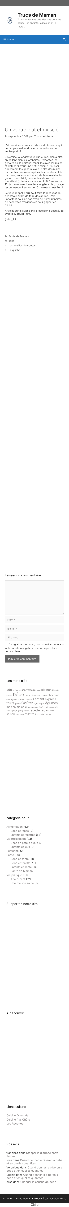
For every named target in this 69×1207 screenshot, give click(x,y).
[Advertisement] (34, 81)
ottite (9, 710)
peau (14, 710)
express (50, 699)
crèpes (21, 699)
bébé (18, 694)
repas (45, 710)
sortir (22, 714)
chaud (44, 695)
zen (49, 714)
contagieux (11, 699)
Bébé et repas (20, 830)
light (11, 240)
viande (44, 714)
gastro (18, 704)
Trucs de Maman (36, 15)
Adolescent (18, 879)
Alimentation (14, 826)
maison (11, 707)
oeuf (46, 707)
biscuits (55, 690)
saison (10, 714)
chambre (35, 695)
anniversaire (29, 690)
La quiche (14, 250)
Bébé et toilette (20, 863)
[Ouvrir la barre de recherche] (64, 39)
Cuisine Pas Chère (18, 1119)
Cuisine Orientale (17, 1115)
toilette (29, 714)
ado (9, 690)
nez (36, 707)
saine (52, 710)
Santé (10, 855)
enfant (39, 699)
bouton (9, 696)
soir (17, 714)
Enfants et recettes (23, 834)
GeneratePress (57, 1198)
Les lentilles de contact (23, 245)
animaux (17, 690)
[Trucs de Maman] (10, 20)
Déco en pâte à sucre (24, 842)
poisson (25, 711)
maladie (22, 707)
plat (20, 711)
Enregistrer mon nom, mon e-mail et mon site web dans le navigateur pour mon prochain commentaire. (34, 648)
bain (38, 690)
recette (35, 710)
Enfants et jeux (20, 846)
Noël (41, 707)
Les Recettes (14, 1123)
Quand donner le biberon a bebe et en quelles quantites (34, 1162)
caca (27, 695)
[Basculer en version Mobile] (34, 1205)
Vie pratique (14, 875)
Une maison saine (22, 883)
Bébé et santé (20, 859)
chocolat (53, 695)
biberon (46, 689)
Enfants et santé (21, 867)
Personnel (12, 850)
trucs (37, 714)
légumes (51, 703)
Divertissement (16, 838)
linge (41, 703)
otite (57, 707)
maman (31, 707)
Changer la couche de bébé (38, 1182)
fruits (10, 703)
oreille (51, 707)
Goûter (27, 703)
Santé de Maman (19, 236)
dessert (29, 699)
